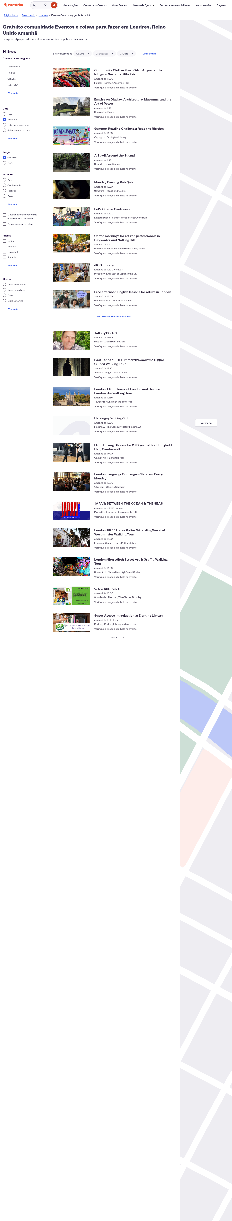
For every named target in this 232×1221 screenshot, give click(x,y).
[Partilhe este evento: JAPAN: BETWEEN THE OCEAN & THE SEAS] (164, 516)
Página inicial (11, 15)
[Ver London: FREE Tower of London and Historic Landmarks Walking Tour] (71, 396)
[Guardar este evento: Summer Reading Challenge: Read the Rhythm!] (171, 141)
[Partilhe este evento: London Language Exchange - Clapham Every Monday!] (164, 489)
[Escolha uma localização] (45, 5)
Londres (43, 15)
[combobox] (49, 5)
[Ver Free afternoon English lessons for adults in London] (71, 299)
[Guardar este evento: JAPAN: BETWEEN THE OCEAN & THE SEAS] (171, 516)
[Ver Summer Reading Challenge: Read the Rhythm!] (71, 135)
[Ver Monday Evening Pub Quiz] (71, 189)
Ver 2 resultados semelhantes (114, 316)
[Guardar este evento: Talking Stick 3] (171, 346)
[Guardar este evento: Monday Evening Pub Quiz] (171, 195)
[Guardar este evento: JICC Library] (171, 278)
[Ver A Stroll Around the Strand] (71, 162)
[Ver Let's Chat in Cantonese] (71, 216)
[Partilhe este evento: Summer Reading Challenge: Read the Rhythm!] (164, 141)
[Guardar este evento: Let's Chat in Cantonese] (171, 222)
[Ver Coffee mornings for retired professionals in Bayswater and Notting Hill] (71, 243)
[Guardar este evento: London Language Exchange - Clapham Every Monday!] (171, 489)
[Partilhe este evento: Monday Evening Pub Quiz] (164, 195)
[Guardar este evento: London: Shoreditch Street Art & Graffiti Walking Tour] (171, 575)
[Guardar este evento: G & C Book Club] (171, 601)
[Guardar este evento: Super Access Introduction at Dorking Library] (171, 628)
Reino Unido (28, 15)
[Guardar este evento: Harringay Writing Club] (171, 431)
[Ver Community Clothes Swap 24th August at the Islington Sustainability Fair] (71, 77)
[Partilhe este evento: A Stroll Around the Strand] (164, 168)
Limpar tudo (149, 53)
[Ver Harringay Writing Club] (71, 425)
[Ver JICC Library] (71, 272)
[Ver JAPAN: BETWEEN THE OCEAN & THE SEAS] (71, 510)
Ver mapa (206, 422)
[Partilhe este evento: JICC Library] (164, 278)
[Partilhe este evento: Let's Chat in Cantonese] (164, 222)
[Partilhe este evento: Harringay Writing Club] (164, 431)
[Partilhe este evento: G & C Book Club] (164, 601)
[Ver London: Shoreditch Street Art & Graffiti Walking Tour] (71, 566)
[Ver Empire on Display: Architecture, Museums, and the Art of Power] (71, 106)
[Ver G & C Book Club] (71, 596)
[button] (143, 5)
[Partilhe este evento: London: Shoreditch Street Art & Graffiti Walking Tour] (164, 575)
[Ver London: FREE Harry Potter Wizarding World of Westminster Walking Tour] (71, 537)
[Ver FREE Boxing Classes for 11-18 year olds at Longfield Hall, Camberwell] (71, 452)
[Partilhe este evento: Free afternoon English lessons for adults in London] (164, 305)
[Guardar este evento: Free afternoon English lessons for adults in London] (171, 305)
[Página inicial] (13, 5)
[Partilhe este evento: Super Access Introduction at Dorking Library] (164, 628)
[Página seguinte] (123, 637)
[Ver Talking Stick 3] (71, 340)
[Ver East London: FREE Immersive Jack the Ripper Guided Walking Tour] (71, 367)
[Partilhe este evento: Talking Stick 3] (164, 346)
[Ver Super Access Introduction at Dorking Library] (71, 622)
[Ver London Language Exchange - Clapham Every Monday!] (71, 481)
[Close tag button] (88, 53)
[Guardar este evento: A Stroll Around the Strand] (171, 168)
